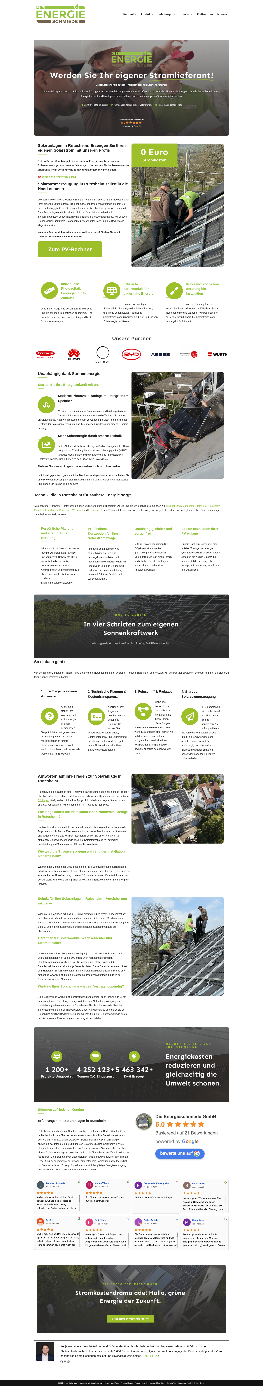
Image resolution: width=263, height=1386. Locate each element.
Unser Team (115, 1383)
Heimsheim (214, 506)
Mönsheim (188, 506)
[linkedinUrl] (68, 1362)
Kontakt (222, 14)
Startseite (129, 14)
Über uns (185, 14)
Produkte (146, 14)
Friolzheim (200, 506)
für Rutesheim (167, 1258)
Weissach (77, 510)
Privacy (130, 1383)
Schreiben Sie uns (198, 1383)
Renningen (65, 510)
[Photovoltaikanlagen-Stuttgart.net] (60, 14)
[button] (174, 14)
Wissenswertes (140, 1383)
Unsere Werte (171, 1383)
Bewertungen (151, 1383)
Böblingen (43, 800)
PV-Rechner (204, 14)
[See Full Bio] (159, 1356)
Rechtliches (161, 1383)
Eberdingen (51, 510)
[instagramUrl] (65, 1362)
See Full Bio (150, 1355)
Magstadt (39, 510)
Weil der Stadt (173, 506)
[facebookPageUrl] (61, 1362)
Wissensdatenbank (184, 1383)
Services (106, 1383)
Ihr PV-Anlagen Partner (133, 1258)
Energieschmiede (98, 1258)
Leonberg (93, 510)
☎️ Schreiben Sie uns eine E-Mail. (57, 176)
